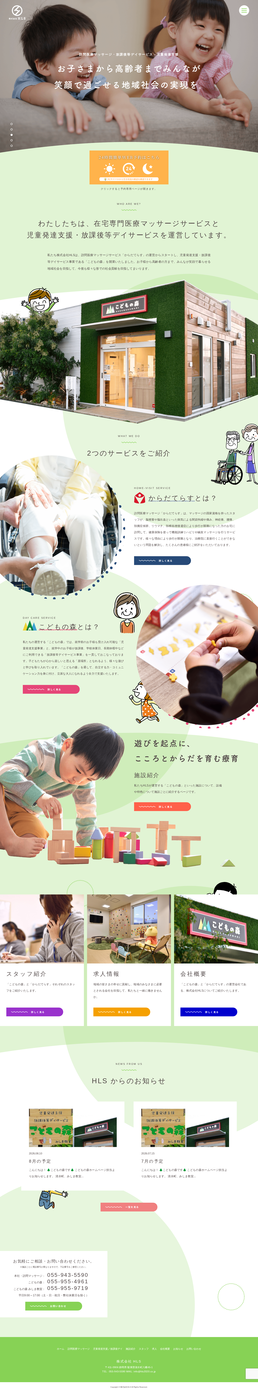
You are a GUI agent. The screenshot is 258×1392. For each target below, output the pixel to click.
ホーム (60, 1348)
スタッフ (144, 1348)
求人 (154, 1348)
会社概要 (165, 1348)
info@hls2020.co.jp (145, 1371)
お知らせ (178, 1348)
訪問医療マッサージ (79, 1348)
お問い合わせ (58, 1306)
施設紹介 (130, 1348)
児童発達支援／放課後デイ (108, 1348)
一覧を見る (132, 1207)
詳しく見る (166, 560)
